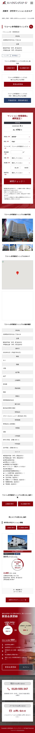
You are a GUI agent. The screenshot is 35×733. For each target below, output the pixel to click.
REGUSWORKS (20, 730)
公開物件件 (10, 68)
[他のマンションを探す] (31, 27)
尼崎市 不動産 (5, 18)
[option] (17, 564)
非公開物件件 (24, 68)
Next (31, 231)
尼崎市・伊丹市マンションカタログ (18, 18)
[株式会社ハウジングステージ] (14, 2)
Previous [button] (1, 564)
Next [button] (33, 564)
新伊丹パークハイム (11, 556)
